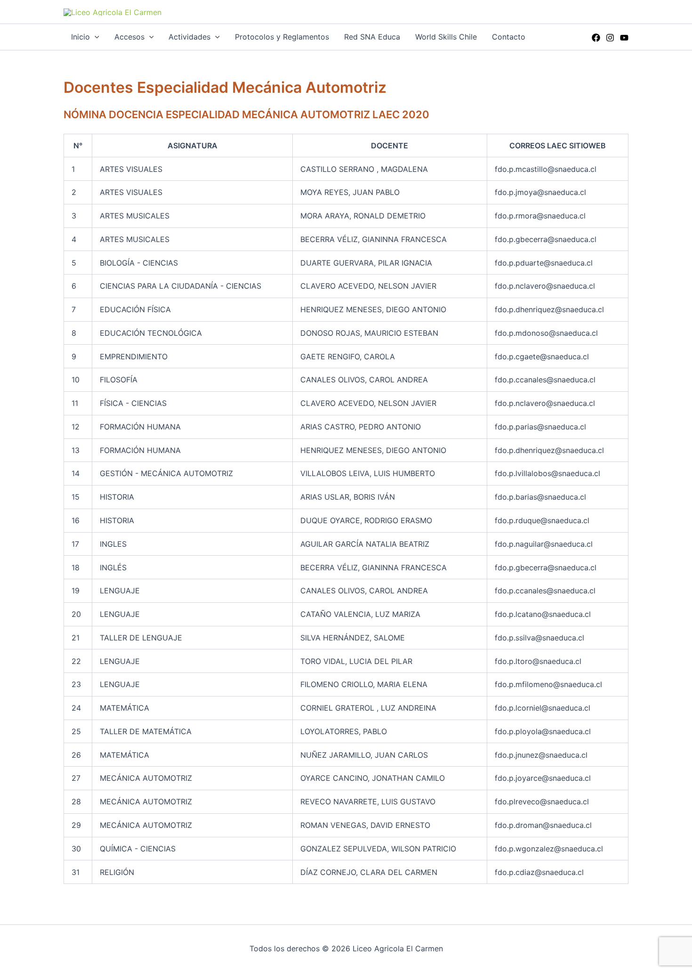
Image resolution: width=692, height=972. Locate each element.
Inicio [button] (80, 36)
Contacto (508, 36)
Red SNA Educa (372, 36)
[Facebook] (596, 37)
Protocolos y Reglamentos (282, 36)
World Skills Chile (446, 36)
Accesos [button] (129, 36)
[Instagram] (610, 37)
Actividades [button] (189, 36)
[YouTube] (624, 37)
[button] (94, 37)
